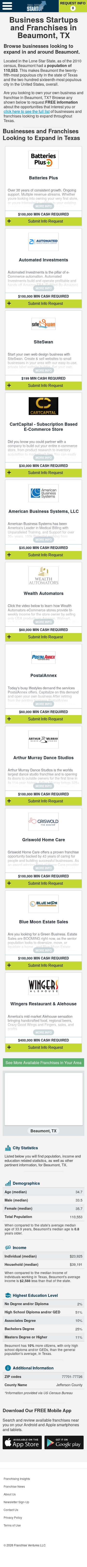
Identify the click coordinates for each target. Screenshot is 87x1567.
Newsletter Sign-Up (16, 1502)
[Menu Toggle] (7, 6)
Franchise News (14, 1486)
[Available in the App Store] (22, 1442)
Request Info (73, 5)
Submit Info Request (45, 221)
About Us (10, 1494)
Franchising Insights (17, 1478)
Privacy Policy (13, 1517)
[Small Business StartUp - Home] (36, 5)
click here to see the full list (27, 111)
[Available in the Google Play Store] (64, 1442)
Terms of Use (12, 1525)
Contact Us (11, 1510)
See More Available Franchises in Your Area (43, 1062)
